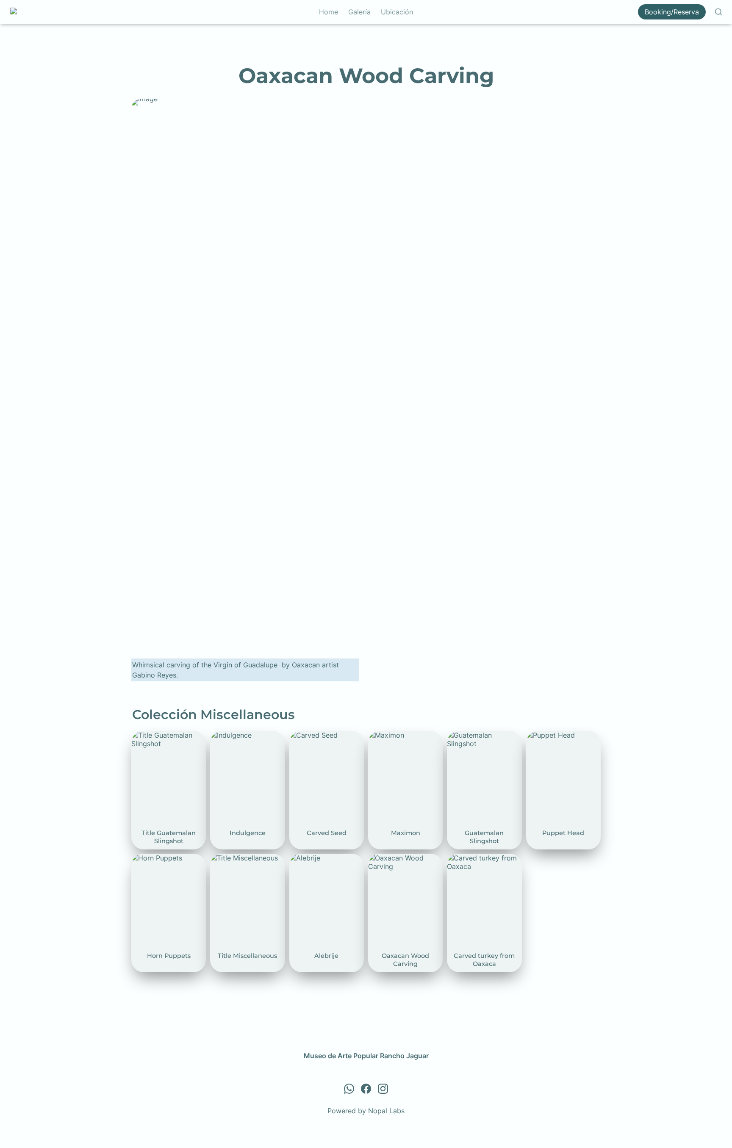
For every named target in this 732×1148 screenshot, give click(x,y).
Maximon (382, 735)
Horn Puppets (153, 858)
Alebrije (301, 858)
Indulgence (227, 735)
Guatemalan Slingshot (482, 735)
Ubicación (397, 12)
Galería (359, 12)
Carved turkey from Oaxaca (478, 862)
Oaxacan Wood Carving (392, 862)
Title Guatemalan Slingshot (158, 739)
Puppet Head (547, 735)
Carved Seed (310, 735)
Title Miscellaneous (240, 858)
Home (328, 12)
